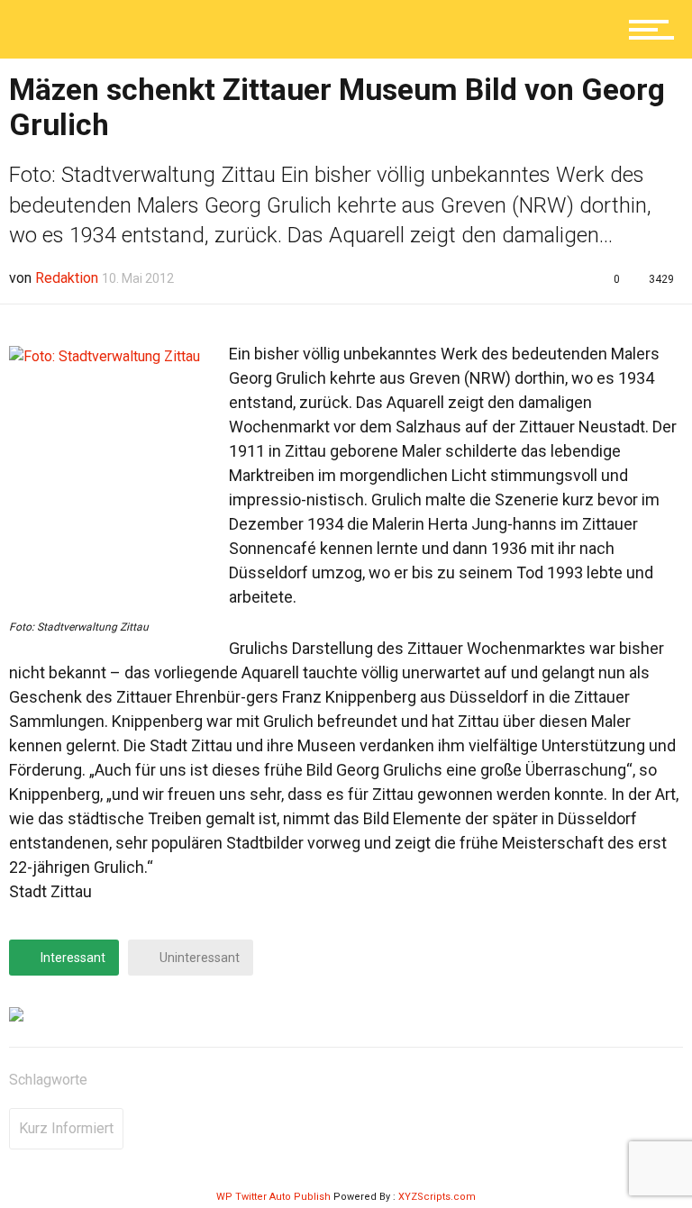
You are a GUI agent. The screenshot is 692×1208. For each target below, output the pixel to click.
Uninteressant (198, 957)
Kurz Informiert (66, 1128)
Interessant (71, 957)
